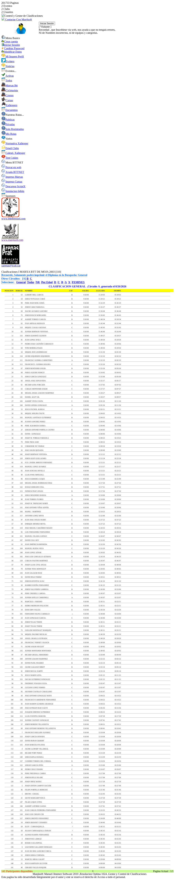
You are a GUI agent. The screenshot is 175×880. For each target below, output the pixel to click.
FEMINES (78, 282)
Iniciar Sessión (12, 44)
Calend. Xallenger (15, 153)
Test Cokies (11, 157)
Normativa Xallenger (16, 143)
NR (38, 282)
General (21, 282)
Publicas (10, 119)
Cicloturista (12, 90)
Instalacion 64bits (14, 191)
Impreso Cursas (13, 181)
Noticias (9, 66)
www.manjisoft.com (12, 239)
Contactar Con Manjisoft (18, 19)
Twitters (10, 61)
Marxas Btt (12, 85)
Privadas (10, 124)
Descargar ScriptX (15, 186)
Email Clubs (12, 148)
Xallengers (11, 105)
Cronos (10, 95)
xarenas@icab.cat (10, 265)
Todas (30, 282)
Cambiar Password (14, 48)
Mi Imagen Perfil (14, 56)
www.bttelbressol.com (13, 218)
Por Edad (47, 282)
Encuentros (11, 110)
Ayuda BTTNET (14, 172)
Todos (8, 80)
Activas (9, 75)
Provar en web (13, 167)
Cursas (9, 100)
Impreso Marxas (14, 176)
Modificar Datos (13, 51)
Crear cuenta (11, 41)
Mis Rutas (10, 133)
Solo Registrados (14, 129)
